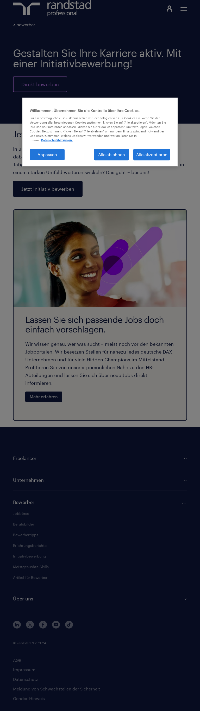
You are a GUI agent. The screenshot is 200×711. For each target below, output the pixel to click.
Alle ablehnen (111, 154)
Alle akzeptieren (151, 154)
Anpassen (47, 154)
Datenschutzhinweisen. (57, 140)
